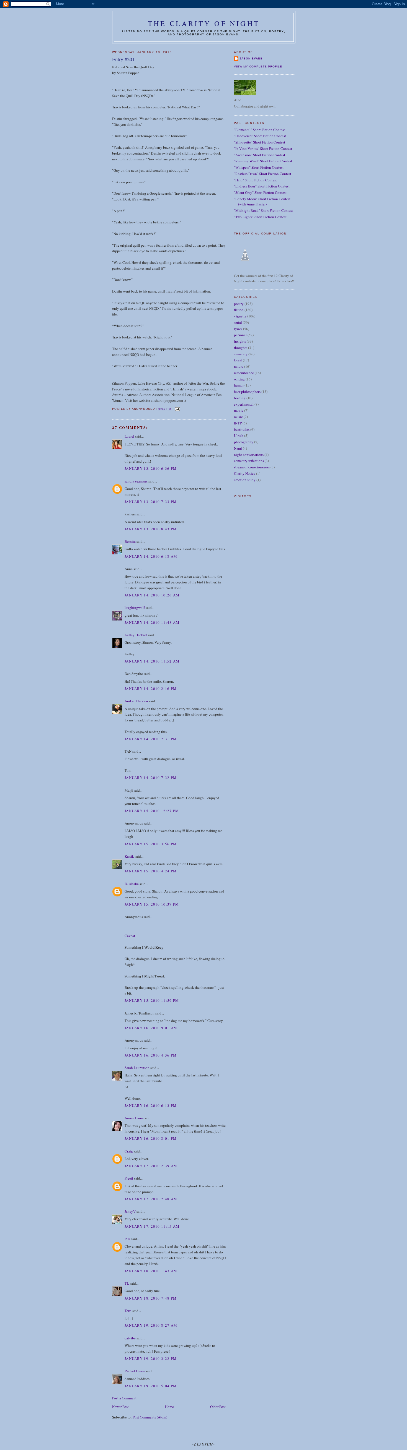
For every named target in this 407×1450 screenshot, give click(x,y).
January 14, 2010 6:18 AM (151, 556)
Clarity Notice (244, 473)
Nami (238, 448)
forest (238, 360)
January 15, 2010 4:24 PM (151, 871)
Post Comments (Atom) (150, 1417)
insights (240, 341)
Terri (128, 1310)
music (238, 416)
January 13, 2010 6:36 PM (151, 468)
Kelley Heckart (136, 634)
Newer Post (120, 1406)
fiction (239, 309)
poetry (239, 303)
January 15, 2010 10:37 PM (152, 904)
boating (240, 397)
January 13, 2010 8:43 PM (151, 528)
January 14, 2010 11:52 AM (152, 661)
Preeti (129, 1178)
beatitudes (241, 429)
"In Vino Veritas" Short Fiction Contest (263, 148)
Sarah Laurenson (137, 1067)
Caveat (130, 935)
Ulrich (238, 435)
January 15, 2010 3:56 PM (151, 843)
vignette (240, 316)
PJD (127, 1238)
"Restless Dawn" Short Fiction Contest (262, 173)
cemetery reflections (249, 460)
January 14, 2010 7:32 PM (151, 777)
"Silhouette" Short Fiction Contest (259, 142)
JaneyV (130, 1211)
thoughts (240, 347)
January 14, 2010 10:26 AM (152, 595)
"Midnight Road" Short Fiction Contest (263, 210)
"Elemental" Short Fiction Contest (259, 129)
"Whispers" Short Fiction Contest (259, 167)
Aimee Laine (134, 1117)
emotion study (245, 479)
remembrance (244, 372)
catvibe (130, 1338)
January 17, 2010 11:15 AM (152, 1226)
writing (239, 379)
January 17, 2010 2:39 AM (151, 1165)
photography (243, 441)
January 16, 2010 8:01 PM (151, 1138)
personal (240, 334)
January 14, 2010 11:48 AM (152, 622)
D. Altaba (132, 883)
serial (238, 322)
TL (127, 1283)
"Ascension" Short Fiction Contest (259, 154)
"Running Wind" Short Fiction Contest (263, 160)
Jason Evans (250, 58)
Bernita (130, 541)
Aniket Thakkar (136, 700)
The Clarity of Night (204, 23)
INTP (238, 423)
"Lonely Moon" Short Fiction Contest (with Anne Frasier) (262, 201)
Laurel (129, 436)
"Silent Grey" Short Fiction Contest (260, 192)
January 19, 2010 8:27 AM (151, 1325)
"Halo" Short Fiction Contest (255, 180)
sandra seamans (136, 481)
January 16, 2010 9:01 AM (151, 1027)
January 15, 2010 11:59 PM (152, 1000)
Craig (129, 1151)
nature (238, 366)
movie (238, 410)
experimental (244, 404)
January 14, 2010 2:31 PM (151, 738)
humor (239, 385)
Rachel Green (135, 1370)
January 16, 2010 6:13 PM (151, 1105)
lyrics (238, 328)
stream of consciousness (252, 467)
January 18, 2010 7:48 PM (151, 1298)
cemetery (241, 353)
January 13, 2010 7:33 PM (151, 501)
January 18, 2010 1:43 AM (151, 1270)
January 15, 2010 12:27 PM (152, 810)
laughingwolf (135, 607)
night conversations (249, 454)
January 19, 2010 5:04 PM (151, 1385)
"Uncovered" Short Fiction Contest (260, 135)
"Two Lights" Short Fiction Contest (260, 216)
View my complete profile (258, 66)
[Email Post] (177, 408)
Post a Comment (124, 1398)
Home (169, 1406)
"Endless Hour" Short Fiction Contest (262, 186)
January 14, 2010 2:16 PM (151, 688)
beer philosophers (247, 391)
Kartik (129, 856)
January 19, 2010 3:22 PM (151, 1358)
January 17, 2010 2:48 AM (151, 1198)
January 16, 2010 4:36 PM (151, 1055)
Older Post (218, 1406)
